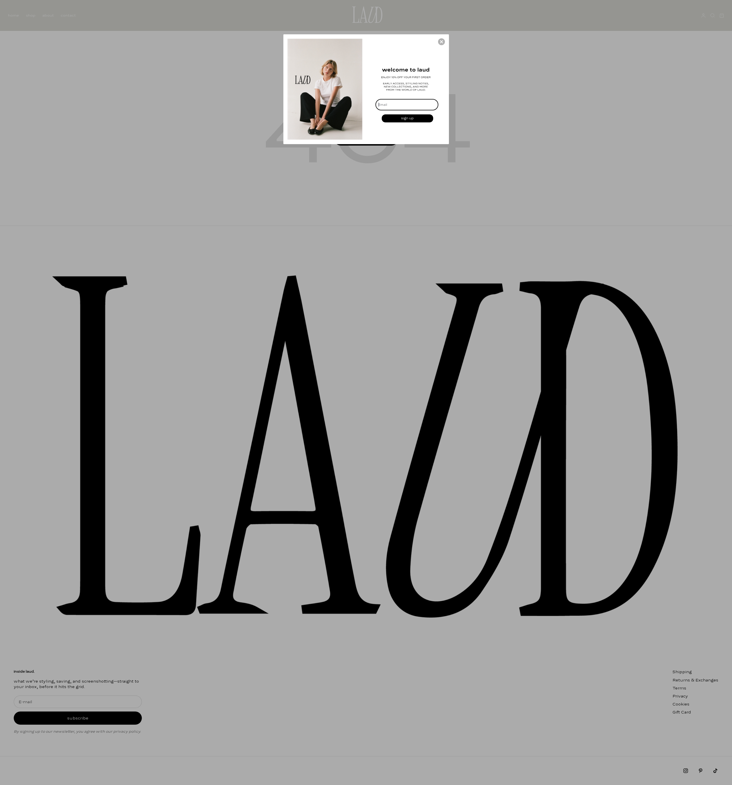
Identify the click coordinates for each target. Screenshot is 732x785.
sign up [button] (407, 118)
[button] (441, 41)
